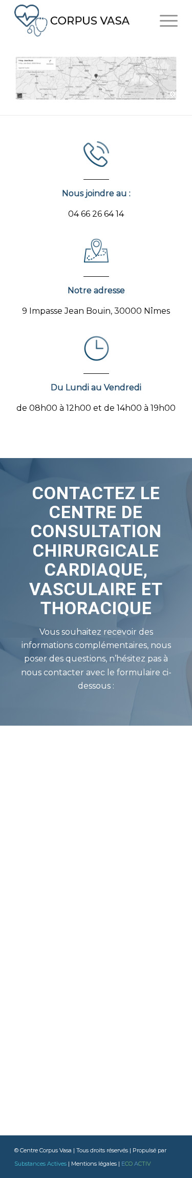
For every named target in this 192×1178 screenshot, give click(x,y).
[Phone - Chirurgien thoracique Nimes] (96, 154)
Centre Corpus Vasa (46, 1150)
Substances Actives (40, 1163)
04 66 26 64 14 (96, 214)
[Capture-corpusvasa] (96, 78)
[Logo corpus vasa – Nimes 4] (79, 20)
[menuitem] (164, 20)
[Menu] (164, 20)
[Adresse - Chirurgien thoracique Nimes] (96, 251)
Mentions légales (94, 1163)
